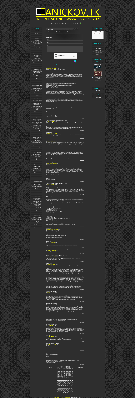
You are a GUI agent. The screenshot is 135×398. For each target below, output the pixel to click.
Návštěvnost (65, 23)
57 (63, 372)
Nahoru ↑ (79, 397)
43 (72, 369)
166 (64, 386)
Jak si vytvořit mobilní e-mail (37, 109)
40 (67, 369)
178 (58, 389)
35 (59, 369)
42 (70, 369)
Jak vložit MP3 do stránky (37, 188)
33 (72, 368)
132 (71, 381)
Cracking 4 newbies (37, 69)
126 (59, 381)
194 (60, 391)
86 (61, 375)
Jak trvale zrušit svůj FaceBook (37, 199)
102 (72, 376)
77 (63, 374)
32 (70, 368)
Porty (37, 190)
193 (58, 391)
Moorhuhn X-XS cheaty (37, 125)
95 (59, 376)
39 (66, 369)
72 (70, 373)
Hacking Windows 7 (37, 217)
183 (68, 389)
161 (69, 385)
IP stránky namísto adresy (37, 92)
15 (59, 367)
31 (69, 368)
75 (59, 374)
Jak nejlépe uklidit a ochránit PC (37, 205)
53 (72, 371)
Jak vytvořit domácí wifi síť (37, 219)
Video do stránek (37, 196)
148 (58, 384)
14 (58, 367)
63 (72, 372)
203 (67, 392)
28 (64, 368)
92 (70, 375)
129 (65, 381)
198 (68, 391)
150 (62, 384)
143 (63, 383)
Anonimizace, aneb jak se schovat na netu (37, 43)
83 (72, 374)
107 (66, 377)
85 (59, 375)
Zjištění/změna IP (37, 164)
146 (69, 383)
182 (66, 389)
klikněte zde (98, 82)
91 (69, 375)
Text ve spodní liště (37, 152)
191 (69, 390)
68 (64, 373)
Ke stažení (61, 23)
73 (72, 373)
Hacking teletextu (37, 215)
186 (59, 390)
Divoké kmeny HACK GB (37, 60)
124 (70, 380)
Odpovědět (82, 118)
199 (70, 391)
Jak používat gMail (37, 184)
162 (71, 385)
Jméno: (48, 39)
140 (72, 382)
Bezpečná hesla (37, 50)
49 (66, 371)
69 (66, 373)
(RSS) (57, 23)
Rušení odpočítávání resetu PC (37, 143)
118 (58, 380)
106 (64, 377)
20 (67, 367)
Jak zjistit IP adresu (37, 113)
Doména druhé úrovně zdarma (37, 75)
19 (66, 367)
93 (72, 375)
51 (69, 371)
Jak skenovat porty (37, 111)
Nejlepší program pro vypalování (37, 128)
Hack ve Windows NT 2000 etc (37, 86)
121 (64, 380)
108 (68, 377)
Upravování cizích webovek (37, 186)
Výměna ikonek (71, 23)
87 (63, 375)
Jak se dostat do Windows (37, 106)
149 (60, 384)
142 (61, 383)
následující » (80, 367)
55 (59, 372)
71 (69, 373)
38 (64, 369)
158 (63, 385)
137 (66, 382)
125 (72, 380)
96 (61, 376)
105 (62, 377)
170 (72, 386)
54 (58, 372)
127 (61, 381)
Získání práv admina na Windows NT (37, 193)
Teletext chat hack (37, 150)
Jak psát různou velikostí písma (37, 101)
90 (67, 375)
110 (72, 377)
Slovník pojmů (37, 147)
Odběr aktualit (98, 54)
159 (65, 385)
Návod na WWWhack (37, 168)
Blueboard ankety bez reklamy (37, 56)
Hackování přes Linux (37, 62)
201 (63, 392)
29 (66, 368)
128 (63, 381)
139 (70, 382)
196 (64, 391)
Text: (47, 45)
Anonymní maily (37, 45)
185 (72, 389)
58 (64, 372)
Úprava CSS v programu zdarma (37, 159)
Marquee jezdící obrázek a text (37, 123)
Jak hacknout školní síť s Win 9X (37, 95)
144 (65, 383)
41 (69, 369)
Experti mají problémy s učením (37, 78)
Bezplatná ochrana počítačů (37, 53)
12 (70, 366)
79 (66, 374)
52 (70, 371)
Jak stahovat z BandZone (37, 174)
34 (58, 369)
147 (71, 383)
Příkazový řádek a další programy (37, 138)
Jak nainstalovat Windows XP (37, 222)
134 (60, 382)
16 (61, 367)
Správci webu (98, 48)
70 (67, 373)
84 (58, 375)
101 (70, 376)
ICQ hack (37, 90)
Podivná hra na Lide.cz (37, 135)
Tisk (76, 397)
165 (62, 386)
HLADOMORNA (98, 80)
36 (61, 369)
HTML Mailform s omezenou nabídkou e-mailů (37, 178)
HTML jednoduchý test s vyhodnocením (37, 72)
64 (58, 373)
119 (60, 380)
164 (60, 386)
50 (67, 371)
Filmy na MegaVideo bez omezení (37, 208)
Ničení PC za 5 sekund (37, 132)
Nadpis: (48, 42)
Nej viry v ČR (37, 130)
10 (67, 366)
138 (68, 382)
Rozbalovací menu (37, 140)
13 (72, 366)
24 (58, 368)
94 (58, 376)
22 (70, 367)
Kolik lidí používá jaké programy (37, 120)
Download (37, 38)
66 (61, 373)
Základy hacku (37, 166)
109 (70, 377)
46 (61, 371)
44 (58, 371)
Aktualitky (54, 23)
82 (70, 374)
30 (67, 368)
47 (63, 371)
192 (71, 390)
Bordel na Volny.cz (37, 58)
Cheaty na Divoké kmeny (37, 210)
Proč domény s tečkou (37, 170)
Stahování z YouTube (37, 145)
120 (62, 380)
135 (62, 382)
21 (69, 367)
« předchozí (50, 367)
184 (70, 389)
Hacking (37, 80)
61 (69, 372)
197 (66, 391)
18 (64, 367)
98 (64, 376)
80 (67, 374)
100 (68, 376)
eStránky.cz (73, 397)
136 (64, 382)
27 (63, 368)
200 (72, 391)
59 (66, 372)
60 (67, 372)
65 (59, 373)
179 (60, 389)
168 (68, 386)
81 (69, 374)
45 (59, 371)
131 (69, 381)
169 (70, 386)
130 (67, 381)
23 (72, 367)
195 (62, 391)
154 (70, 384)
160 (67, 385)
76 (61, 374)
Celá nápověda (98, 46)
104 (60, 377)
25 (59, 368)
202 (65, 392)
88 (64, 375)
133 (58, 382)
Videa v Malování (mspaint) (37, 161)
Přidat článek (77, 23)
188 (63, 390)
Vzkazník (50, 23)
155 (72, 384)
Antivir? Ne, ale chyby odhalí (37, 48)
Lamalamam (37, 40)
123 (68, 380)
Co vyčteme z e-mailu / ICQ (37, 67)
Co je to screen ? (37, 172)
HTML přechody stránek (37, 88)
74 (58, 374)
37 (63, 369)
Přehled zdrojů (98, 97)
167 (66, 386)
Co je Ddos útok (37, 224)
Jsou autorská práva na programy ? (37, 116)
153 (68, 384)
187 (61, 390)
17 (63, 367)
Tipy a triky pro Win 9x (37, 154)
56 (61, 372)
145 (67, 383)
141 (59, 383)
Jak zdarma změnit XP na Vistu (37, 202)
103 (58, 377)
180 (62, 389)
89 (66, 375)
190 (67, 390)
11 (69, 366)
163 (58, 386)
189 (65, 390)
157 (61, 385)
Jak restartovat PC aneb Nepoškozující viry (37, 104)
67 (63, 373)
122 (66, 380)
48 (64, 371)
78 (64, 374)
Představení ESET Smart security (37, 182)
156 (59, 385)
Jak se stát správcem (98, 52)
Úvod (37, 31)
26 (61, 368)
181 (64, 389)
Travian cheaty (37, 156)
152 (66, 384)
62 (70, 372)
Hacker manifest (37, 83)
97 (62, 376)
